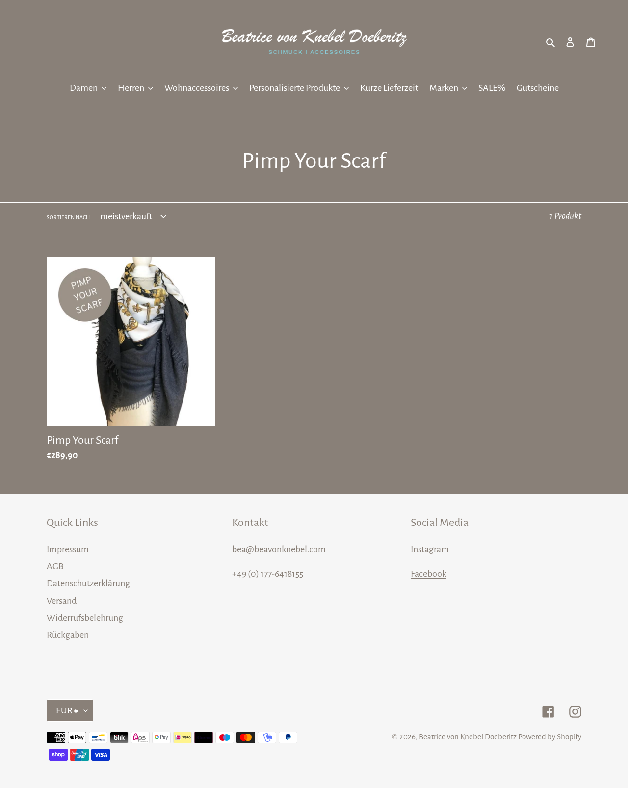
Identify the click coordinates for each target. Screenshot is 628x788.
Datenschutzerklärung (88, 583)
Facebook (428, 573)
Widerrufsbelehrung (85, 618)
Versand (62, 600)
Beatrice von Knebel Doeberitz (468, 737)
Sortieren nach (68, 217)
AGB (55, 566)
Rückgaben (68, 635)
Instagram (430, 549)
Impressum (68, 549)
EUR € (67, 710)
